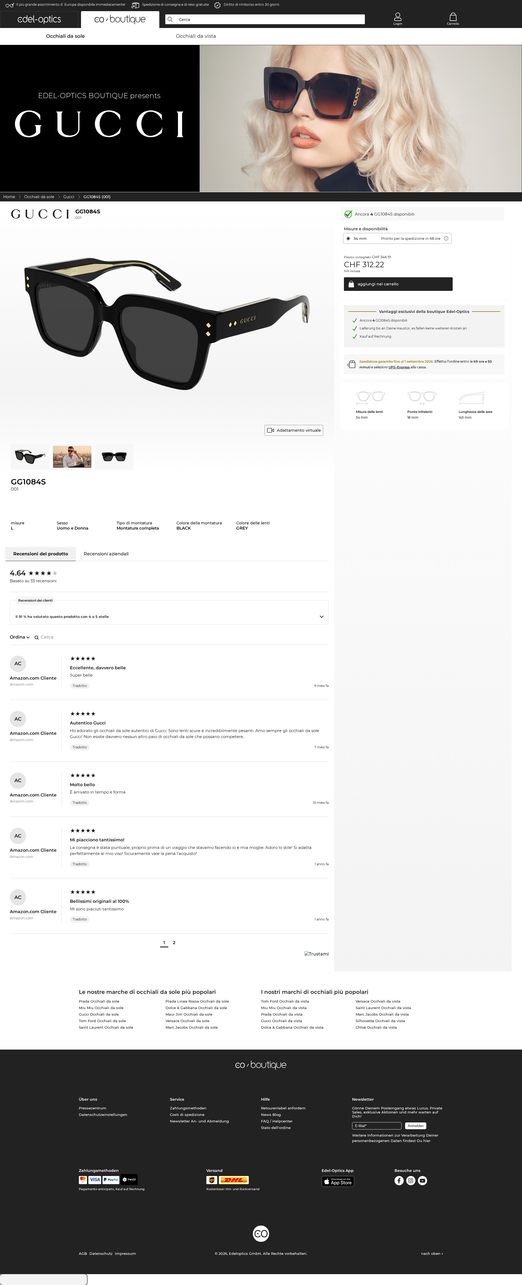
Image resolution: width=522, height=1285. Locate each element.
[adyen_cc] (83, 1180)
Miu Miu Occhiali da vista (284, 1008)
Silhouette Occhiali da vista (380, 1021)
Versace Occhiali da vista (378, 1001)
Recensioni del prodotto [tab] (40, 553)
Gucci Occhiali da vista (281, 1021)
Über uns (88, 1099)
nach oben (431, 1253)
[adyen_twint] (129, 1180)
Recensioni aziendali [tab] (106, 553)
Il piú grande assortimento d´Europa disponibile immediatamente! (70, 4)
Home (9, 196)
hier (426, 1140)
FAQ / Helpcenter (277, 1121)
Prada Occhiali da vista (282, 1014)
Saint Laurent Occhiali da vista (383, 1008)
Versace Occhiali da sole (187, 1021)
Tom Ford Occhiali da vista (285, 1001)
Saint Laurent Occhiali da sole (106, 1027)
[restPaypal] (111, 1180)
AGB (83, 1253)
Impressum (125, 1253)
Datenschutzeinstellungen (103, 1114)
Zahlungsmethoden (188, 1108)
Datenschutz (101, 1253)
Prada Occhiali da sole (99, 1001)
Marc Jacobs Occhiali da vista (382, 1014)
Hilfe (265, 1099)
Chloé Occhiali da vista (376, 1027)
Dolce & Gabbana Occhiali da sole (196, 1008)
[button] (39, 19)
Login (397, 24)
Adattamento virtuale (299, 430)
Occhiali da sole (39, 196)
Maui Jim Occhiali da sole (189, 1014)
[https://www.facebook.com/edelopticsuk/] (399, 1181)
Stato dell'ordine (276, 1127)
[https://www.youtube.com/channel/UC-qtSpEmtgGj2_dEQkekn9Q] (422, 1181)
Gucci (68, 196)
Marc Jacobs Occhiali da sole (192, 1027)
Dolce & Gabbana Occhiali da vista (292, 1027)
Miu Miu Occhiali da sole (101, 1008)
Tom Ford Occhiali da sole (102, 1021)
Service (177, 1099)
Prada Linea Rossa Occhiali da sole (197, 1001)
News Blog (271, 1114)
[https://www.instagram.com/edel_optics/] (410, 1181)
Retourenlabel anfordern (283, 1108)
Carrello (453, 24)
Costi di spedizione (187, 1114)
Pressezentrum (92, 1108)
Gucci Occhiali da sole (99, 1014)
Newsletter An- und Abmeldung (199, 1121)
